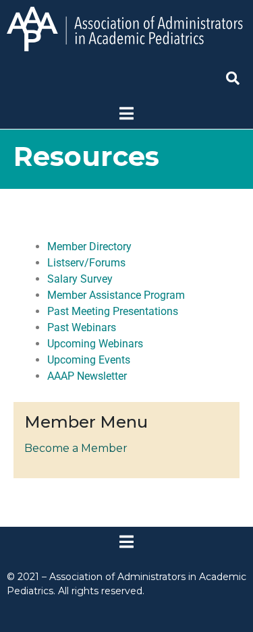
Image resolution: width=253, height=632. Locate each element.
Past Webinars (81, 327)
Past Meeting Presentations (112, 311)
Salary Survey (80, 278)
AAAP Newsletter (87, 376)
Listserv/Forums (86, 262)
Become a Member (76, 448)
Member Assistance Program (116, 295)
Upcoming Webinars (95, 343)
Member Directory (89, 246)
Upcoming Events (88, 359)
